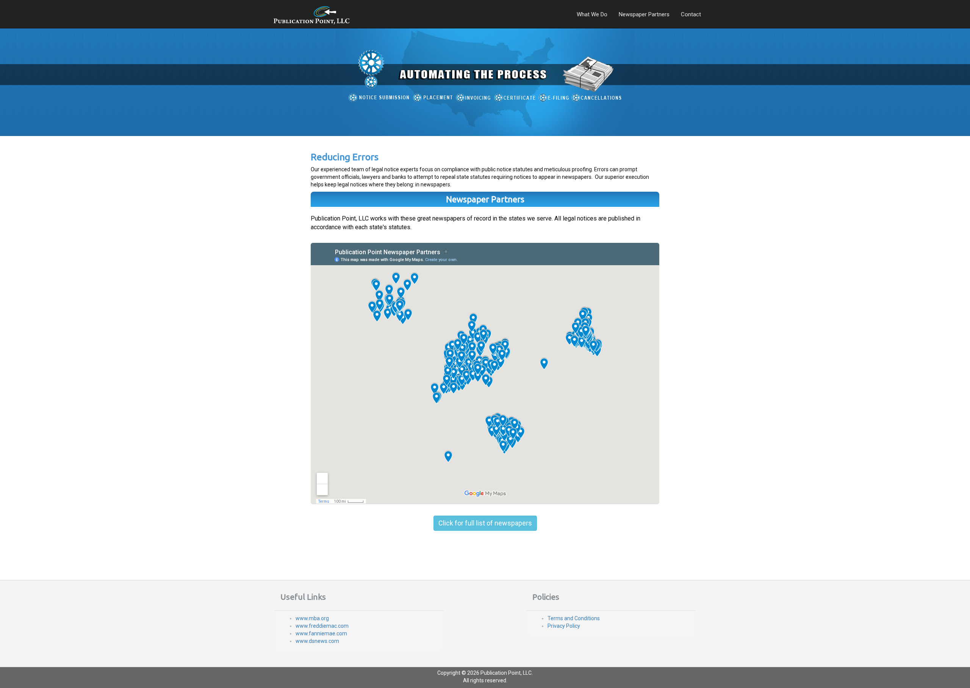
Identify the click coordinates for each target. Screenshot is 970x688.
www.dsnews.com (317, 641)
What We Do (592, 14)
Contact (691, 14)
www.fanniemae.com (321, 633)
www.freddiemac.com (322, 626)
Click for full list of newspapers (485, 523)
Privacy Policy (564, 626)
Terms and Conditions (574, 618)
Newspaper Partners (644, 14)
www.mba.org (312, 618)
